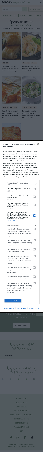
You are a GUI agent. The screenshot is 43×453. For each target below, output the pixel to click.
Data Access (21, 308)
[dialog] (21, 226)
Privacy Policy (34, 308)
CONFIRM (13, 300)
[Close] (39, 145)
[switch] (34, 189)
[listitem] (21, 183)
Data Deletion (9, 308)
